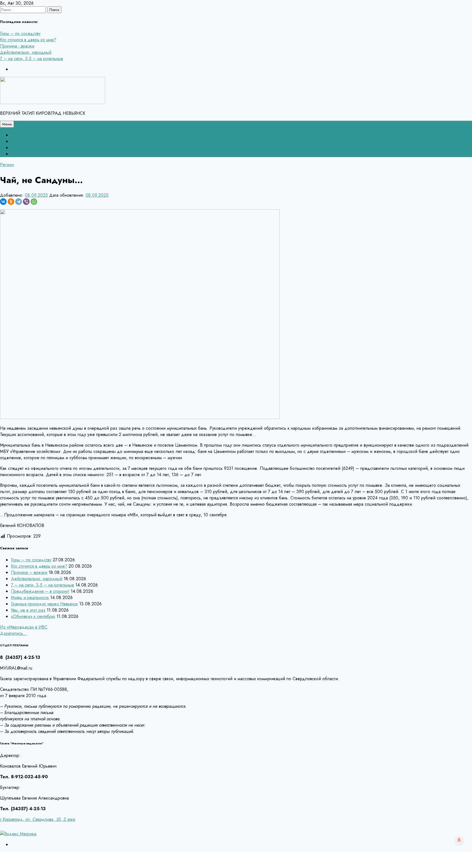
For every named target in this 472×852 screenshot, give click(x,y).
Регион (7, 164)
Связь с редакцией (29, 135)
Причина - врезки (17, 46)
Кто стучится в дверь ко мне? (28, 40)
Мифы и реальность (30, 597)
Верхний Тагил (25, 148)
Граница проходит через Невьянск (44, 604)
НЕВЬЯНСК (22, 141)
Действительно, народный (25, 52)
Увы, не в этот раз (28, 610)
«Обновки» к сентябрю (33, 616)
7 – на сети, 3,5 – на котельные (31, 58)
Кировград (21, 154)
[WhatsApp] (34, 201)
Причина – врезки (29, 572)
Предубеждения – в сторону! (40, 591)
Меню (7, 124)
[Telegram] (18, 201)
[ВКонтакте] (3, 201)
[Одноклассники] (11, 201)
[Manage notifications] (459, 840)
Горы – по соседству (20, 33)
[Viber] (26, 201)
